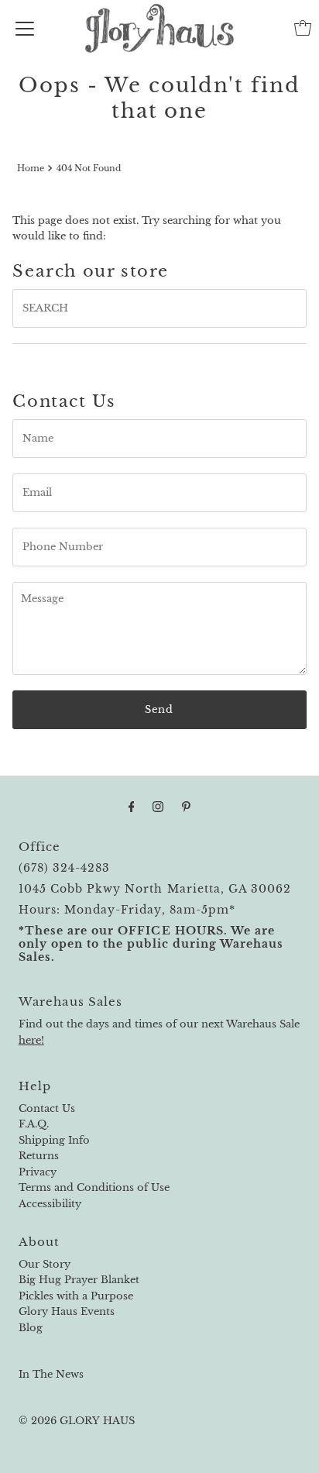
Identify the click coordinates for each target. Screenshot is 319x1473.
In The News (51, 1374)
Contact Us (47, 1108)
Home (30, 168)
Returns (39, 1156)
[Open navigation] (25, 28)
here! (31, 1040)
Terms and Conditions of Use (94, 1187)
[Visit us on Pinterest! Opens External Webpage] (186, 806)
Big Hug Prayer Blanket (79, 1279)
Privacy (38, 1172)
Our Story (44, 1264)
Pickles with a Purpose (76, 1296)
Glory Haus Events (67, 1311)
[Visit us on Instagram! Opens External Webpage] (158, 806)
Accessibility (50, 1204)
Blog (31, 1328)
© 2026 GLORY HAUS (77, 1421)
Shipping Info (54, 1140)
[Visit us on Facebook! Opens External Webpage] (132, 806)
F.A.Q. (34, 1124)
